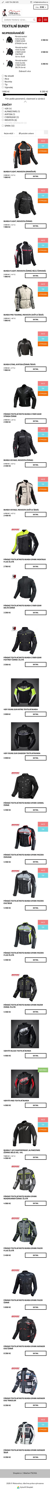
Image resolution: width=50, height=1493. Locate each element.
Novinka (8, 81)
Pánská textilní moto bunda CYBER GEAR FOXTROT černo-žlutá (21, 52)
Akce (7, 78)
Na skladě (9, 76)
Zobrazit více (25, 71)
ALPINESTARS (12, 111)
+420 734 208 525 (11, 2)
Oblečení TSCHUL (30, 1473)
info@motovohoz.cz (40, 2)
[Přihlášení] (39, 19)
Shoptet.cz (17, 1473)
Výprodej (9, 87)
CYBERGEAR (12, 117)
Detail (35, 176)
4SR (8, 108)
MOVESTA (11, 120)
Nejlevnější (8, 133)
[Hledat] (34, 19)
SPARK (9, 125)
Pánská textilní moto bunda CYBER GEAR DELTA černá (21, 63)
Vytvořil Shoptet (26, 1487)
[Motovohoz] (25, 12)
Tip (6, 84)
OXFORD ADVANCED (16, 123)
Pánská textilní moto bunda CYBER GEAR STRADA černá (21, 39)
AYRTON (10, 114)
